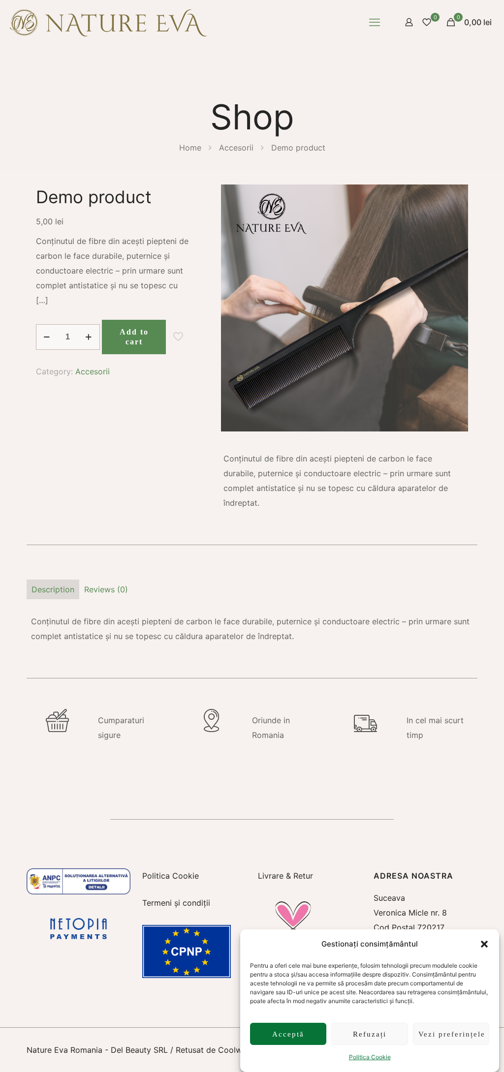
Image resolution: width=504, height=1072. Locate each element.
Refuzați (369, 1034)
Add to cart (134, 337)
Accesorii (236, 148)
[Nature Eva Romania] (108, 22)
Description (53, 589)
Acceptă (288, 1034)
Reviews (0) (106, 589)
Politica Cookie (370, 1057)
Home (190, 148)
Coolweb (235, 1050)
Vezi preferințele (451, 1034)
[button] (484, 944)
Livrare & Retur (285, 876)
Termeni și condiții (176, 903)
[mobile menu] (374, 22)
